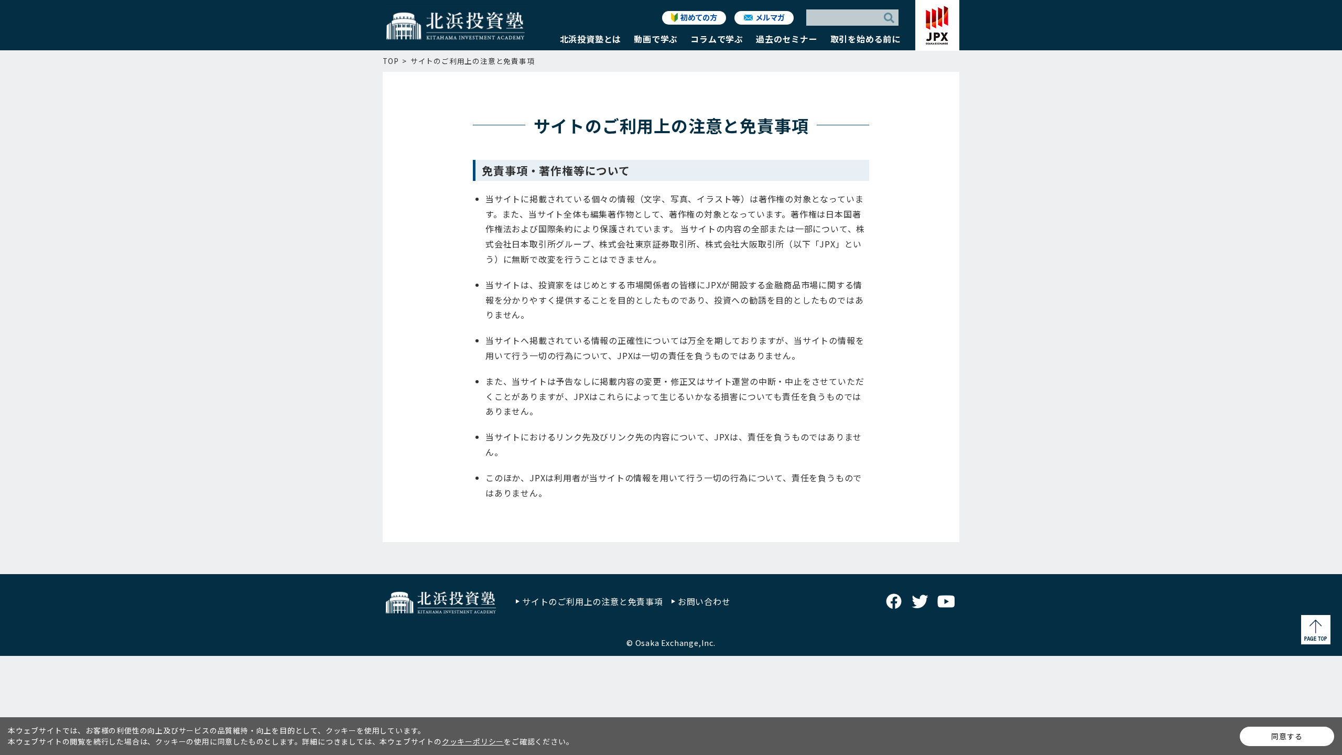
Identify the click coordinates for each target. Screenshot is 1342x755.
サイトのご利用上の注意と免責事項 (592, 601)
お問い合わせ (704, 601)
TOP (390, 61)
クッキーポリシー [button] (473, 741)
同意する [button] (1286, 736)
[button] (591, 41)
